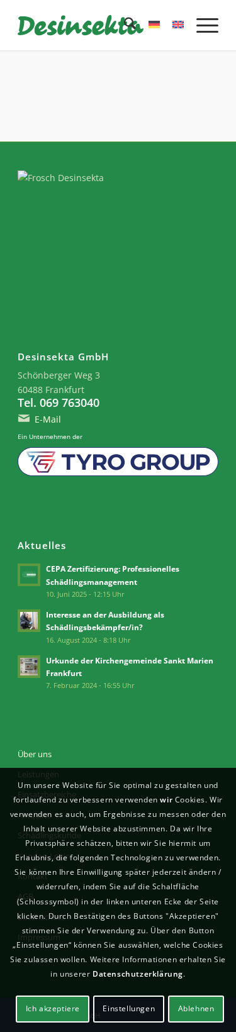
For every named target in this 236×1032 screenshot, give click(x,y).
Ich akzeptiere (53, 1008)
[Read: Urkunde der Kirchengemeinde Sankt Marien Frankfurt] (29, 666)
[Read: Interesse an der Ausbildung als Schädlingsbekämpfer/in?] (29, 620)
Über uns (35, 754)
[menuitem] (123, 25)
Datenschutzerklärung (138, 973)
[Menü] (201, 25)
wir (166, 799)
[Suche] (123, 25)
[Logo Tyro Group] (118, 461)
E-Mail (48, 419)
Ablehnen (196, 1008)
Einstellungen (129, 1008)
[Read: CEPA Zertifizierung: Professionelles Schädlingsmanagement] (29, 574)
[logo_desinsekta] (98, 25)
